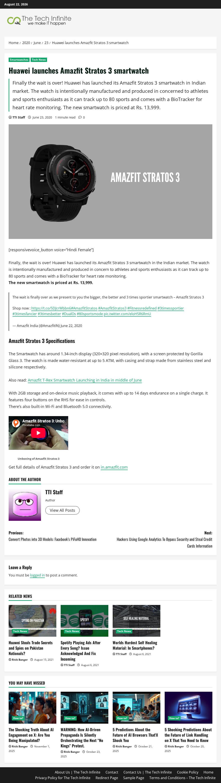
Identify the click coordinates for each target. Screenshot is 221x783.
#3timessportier (171, 308)
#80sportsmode (90, 313)
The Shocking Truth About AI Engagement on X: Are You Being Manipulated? (31, 735)
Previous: (52, 536)
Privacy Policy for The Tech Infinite (62, 777)
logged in (37, 575)
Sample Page (133, 777)
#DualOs (69, 313)
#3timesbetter (49, 313)
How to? (18, 718)
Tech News (39, 60)
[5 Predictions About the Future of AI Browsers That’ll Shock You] (136, 707)
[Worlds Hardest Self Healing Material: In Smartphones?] (136, 621)
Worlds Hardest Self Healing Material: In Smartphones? (135, 645)
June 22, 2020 (71, 325)
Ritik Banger (20, 659)
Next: (164, 539)
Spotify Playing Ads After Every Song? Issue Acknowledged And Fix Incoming (81, 651)
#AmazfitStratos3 (112, 308)
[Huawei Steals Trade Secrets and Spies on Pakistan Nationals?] (32, 621)
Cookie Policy (187, 772)
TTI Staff (19, 117)
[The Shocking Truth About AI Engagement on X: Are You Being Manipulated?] (32, 707)
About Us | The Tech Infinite (77, 772)
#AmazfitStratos (84, 308)
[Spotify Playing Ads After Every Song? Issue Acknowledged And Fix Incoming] (84, 621)
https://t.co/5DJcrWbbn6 (51, 308)
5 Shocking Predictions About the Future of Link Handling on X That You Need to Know (188, 735)
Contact (112, 772)
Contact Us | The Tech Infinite (147, 772)
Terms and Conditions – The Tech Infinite (182, 777)
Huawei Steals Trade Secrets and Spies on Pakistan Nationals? (31, 648)
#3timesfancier (25, 313)
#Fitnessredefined (142, 308)
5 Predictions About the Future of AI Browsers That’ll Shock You (135, 735)
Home (208, 772)
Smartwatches (19, 60)
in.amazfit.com (114, 467)
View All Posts (62, 510)
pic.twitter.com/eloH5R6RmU (127, 313)
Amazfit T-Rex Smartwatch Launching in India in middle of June (85, 380)
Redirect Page (107, 777)
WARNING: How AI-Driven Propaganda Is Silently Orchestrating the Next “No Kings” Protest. (82, 738)
